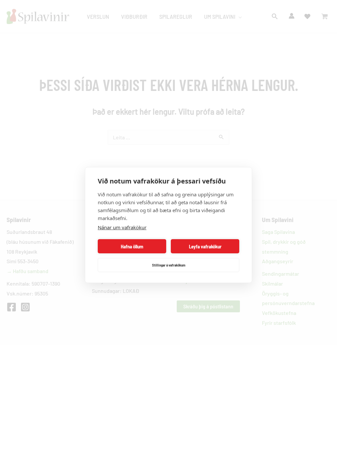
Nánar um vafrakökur (122, 227)
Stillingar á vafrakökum (168, 265)
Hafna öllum (132, 246)
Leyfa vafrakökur (205, 246)
